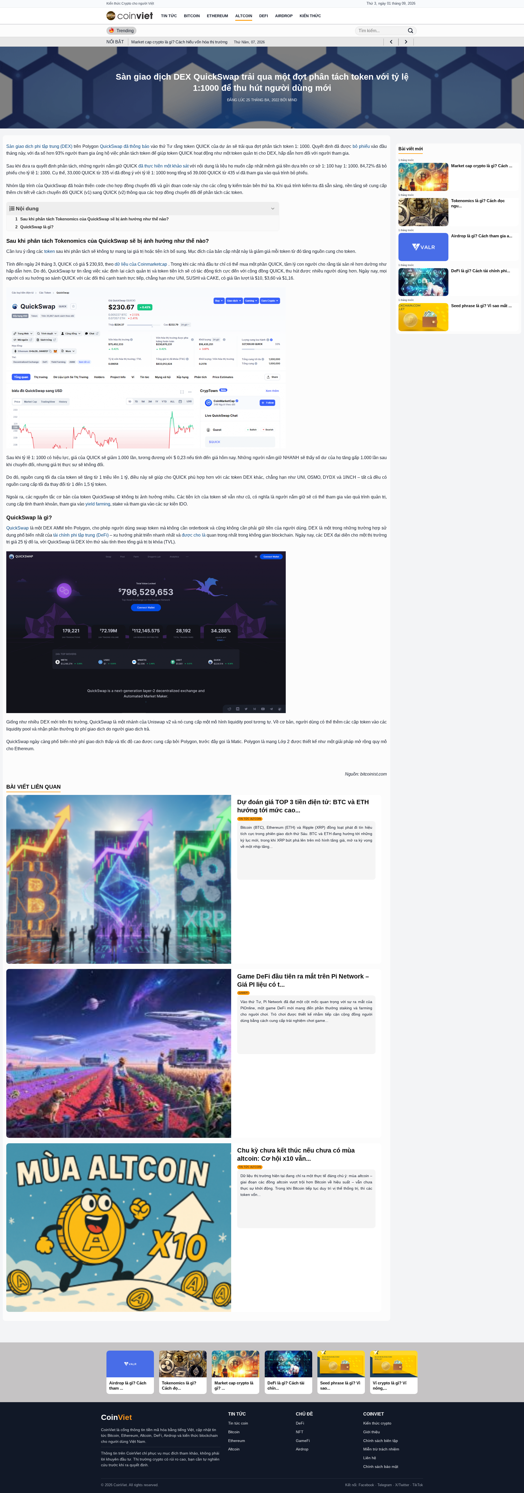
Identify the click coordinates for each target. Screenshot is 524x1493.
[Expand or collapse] (272, 209)
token (49, 251)
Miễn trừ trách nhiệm (381, 1449)
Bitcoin (192, 16)
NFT (299, 1432)
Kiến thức (310, 16)
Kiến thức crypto (377, 1423)
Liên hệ (369, 1458)
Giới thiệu (371, 1432)
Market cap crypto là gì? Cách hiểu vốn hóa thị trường (179, 42)
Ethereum (217, 16)
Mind (292, 100)
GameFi (303, 1440)
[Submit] (410, 30)
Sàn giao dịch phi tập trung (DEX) (39, 146)
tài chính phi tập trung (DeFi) (80, 535)
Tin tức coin (238, 1423)
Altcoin (243, 16)
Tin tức (169, 16)
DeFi (263, 16)
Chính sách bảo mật (380, 1466)
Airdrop (284, 16)
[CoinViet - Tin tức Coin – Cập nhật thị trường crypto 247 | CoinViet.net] (129, 15)
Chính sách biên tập (380, 1440)
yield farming (97, 504)
